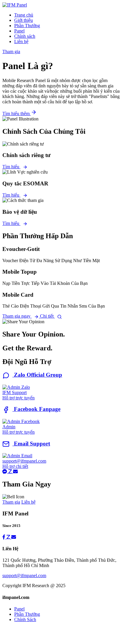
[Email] (15, 471)
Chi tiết (47, 316)
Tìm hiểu (11, 166)
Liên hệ (21, 41)
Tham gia (11, 51)
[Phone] (13, 537)
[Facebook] (5, 471)
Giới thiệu (23, 20)
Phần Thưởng (27, 25)
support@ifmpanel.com (24, 575)
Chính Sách (25, 619)
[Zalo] (10, 471)
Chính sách (24, 36)
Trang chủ (23, 14)
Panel (19, 30)
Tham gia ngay (17, 316)
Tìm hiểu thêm (16, 113)
